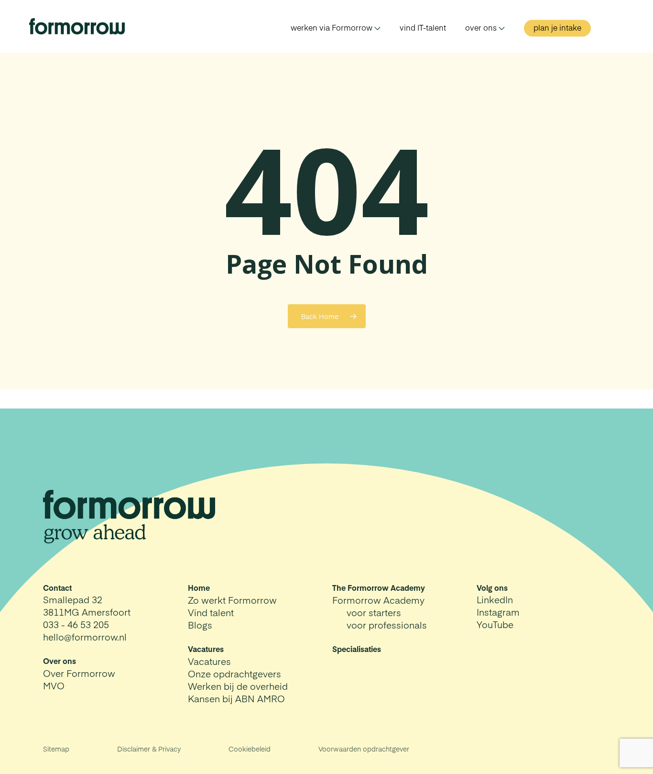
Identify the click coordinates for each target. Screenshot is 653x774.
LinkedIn (495, 599)
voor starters (374, 612)
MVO (54, 685)
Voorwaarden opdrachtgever (363, 748)
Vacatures (209, 661)
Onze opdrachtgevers (234, 673)
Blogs (200, 625)
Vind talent (211, 612)
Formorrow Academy (378, 600)
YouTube (495, 624)
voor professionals (387, 625)
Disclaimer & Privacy (149, 748)
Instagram (498, 612)
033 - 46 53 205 (76, 624)
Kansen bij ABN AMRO (236, 698)
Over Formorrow (79, 673)
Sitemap (56, 748)
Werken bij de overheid (238, 686)
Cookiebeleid (250, 748)
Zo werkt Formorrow (232, 600)
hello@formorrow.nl (85, 636)
